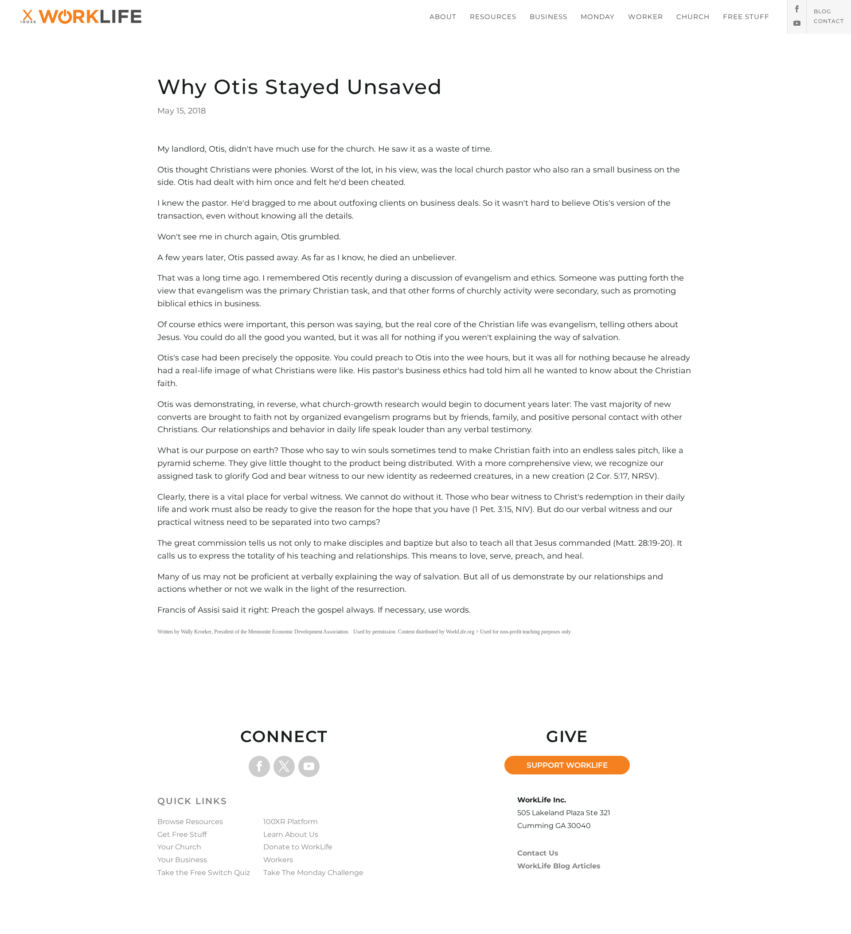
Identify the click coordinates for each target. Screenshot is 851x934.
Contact (829, 21)
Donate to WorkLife (297, 847)
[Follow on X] (284, 766)
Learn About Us (290, 834)
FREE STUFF (746, 16)
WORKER (645, 16)
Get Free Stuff (182, 834)
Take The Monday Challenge (313, 872)
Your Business (182, 860)
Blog (822, 11)
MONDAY (598, 16)
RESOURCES (493, 16)
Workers (278, 860)
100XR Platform (290, 821)
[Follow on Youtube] (797, 23)
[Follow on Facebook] (797, 9)
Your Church (179, 847)
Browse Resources (190, 821)
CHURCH (693, 16)
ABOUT (443, 16)
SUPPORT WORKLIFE (567, 765)
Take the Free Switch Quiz (203, 872)
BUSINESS (548, 16)
